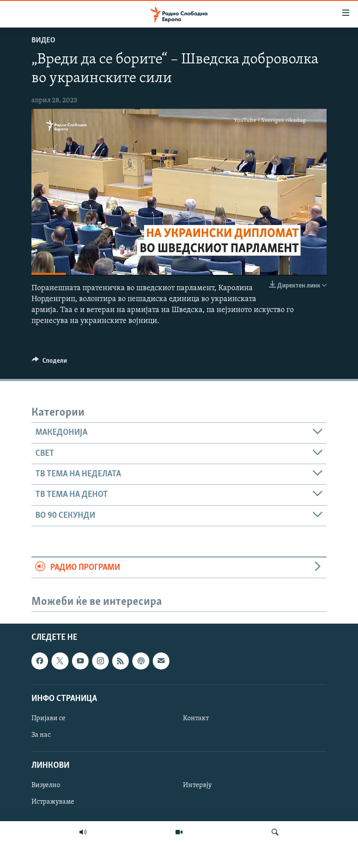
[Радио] (83, 832)
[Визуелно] (179, 832)
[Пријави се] (161, 661)
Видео (43, 41)
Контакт (196, 718)
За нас (41, 735)
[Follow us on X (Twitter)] (60, 661)
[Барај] (275, 832)
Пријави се (48, 718)
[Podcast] (140, 661)
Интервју (197, 785)
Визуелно (45, 785)
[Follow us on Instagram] (100, 661)
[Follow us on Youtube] (80, 661)
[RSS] (120, 661)
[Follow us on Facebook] (39, 661)
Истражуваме (52, 802)
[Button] (49, 362)
